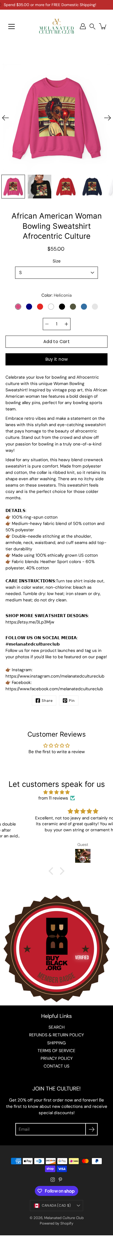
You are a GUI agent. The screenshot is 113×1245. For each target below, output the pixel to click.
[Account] (82, 26)
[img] (56, 792)
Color (56, 295)
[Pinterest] (60, 1179)
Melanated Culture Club (64, 1217)
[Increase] (66, 324)
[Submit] (91, 1129)
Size (57, 261)
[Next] (107, 117)
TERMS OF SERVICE (56, 1050)
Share (47, 700)
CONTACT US (56, 1066)
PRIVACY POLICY (57, 1058)
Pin (72, 700)
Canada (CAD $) (56, 1205)
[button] (92, 26)
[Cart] (103, 26)
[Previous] (5, 117)
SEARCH (56, 1027)
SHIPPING (56, 1043)
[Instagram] (52, 1179)
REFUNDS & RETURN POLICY (56, 1035)
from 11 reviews (53, 798)
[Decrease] (47, 324)
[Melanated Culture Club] (56, 26)
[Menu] (11, 26)
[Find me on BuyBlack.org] (56, 1002)
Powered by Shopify (56, 1223)
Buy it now (56, 359)
